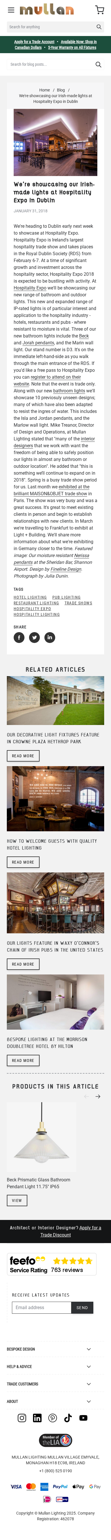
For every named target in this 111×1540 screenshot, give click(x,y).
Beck (84, 336)
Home (44, 90)
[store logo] (47, 9)
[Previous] (88, 1096)
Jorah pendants (38, 342)
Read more (23, 756)
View (17, 1200)
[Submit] (98, 64)
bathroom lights (69, 391)
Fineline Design (65, 569)
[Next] (99, 1096)
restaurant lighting (36, 603)
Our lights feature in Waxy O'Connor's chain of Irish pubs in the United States (55, 947)
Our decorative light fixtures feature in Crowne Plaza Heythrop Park (53, 738)
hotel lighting (30, 597)
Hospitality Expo (30, 288)
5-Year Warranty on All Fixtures (72, 47)
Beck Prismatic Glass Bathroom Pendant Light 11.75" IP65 (38, 1183)
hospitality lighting (37, 614)
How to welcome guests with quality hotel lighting (52, 845)
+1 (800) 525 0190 (55, 1471)
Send (82, 1307)
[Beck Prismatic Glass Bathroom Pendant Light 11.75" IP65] (41, 1137)
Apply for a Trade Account (34, 41)
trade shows (78, 603)
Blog (61, 90)
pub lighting (66, 597)
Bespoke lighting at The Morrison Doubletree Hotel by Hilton (47, 1043)
